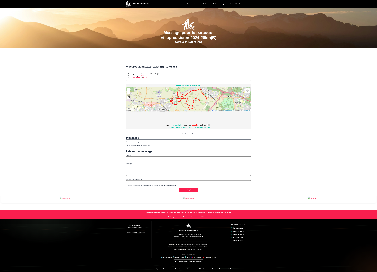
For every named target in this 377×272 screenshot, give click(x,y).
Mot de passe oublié (175, 217)
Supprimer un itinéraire (206, 212)
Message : (129, 163)
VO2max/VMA (238, 237)
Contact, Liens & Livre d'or (200, 217)
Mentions (186, 217)
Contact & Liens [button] (244, 4)
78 (144, 78)
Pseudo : (129, 155)
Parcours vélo (184, 269)
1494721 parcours (136, 225)
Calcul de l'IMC (238, 240)
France (148, 78)
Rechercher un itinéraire (189, 212)
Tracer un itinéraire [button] (193, 4)
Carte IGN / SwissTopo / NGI (170, 212)
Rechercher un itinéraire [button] (211, 4)
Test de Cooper (238, 228)
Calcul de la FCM (238, 234)
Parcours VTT (196, 269)
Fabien (143, 76)
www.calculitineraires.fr (188, 230)
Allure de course (238, 231)
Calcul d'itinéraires (140, 4)
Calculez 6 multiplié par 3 (134, 179)
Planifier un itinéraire (153, 212)
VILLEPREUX (137, 78)
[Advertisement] (188, 57)
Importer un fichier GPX (229, 4)
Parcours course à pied (152, 269)
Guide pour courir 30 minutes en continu (189, 261)
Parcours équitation (225, 269)
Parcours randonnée (170, 269)
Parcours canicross (209, 269)
